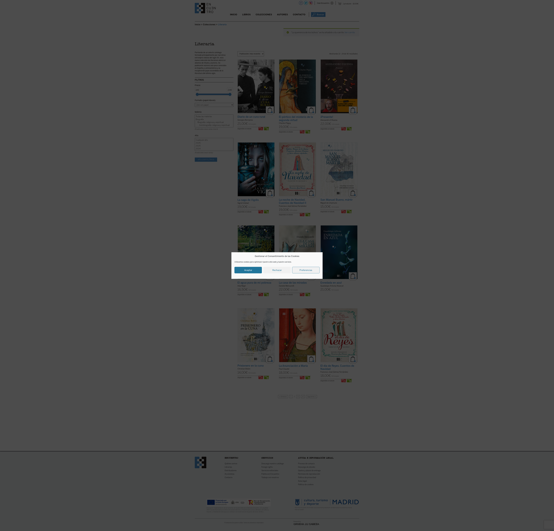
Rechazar (277, 270)
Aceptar (248, 270)
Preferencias (306, 270)
